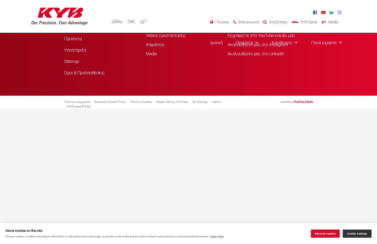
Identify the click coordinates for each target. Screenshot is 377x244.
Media (151, 53)
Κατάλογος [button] (282, 42)
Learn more (216, 236)
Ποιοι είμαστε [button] (324, 42)
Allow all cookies (325, 233)
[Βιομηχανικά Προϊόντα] (143, 20)
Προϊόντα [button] (244, 42)
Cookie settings (357, 233)
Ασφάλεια (155, 44)
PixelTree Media (303, 102)
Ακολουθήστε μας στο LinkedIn (256, 53)
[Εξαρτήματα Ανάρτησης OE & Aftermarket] (117, 20)
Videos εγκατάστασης (166, 35)
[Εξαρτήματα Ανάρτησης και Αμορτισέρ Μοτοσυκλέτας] (131, 20)
